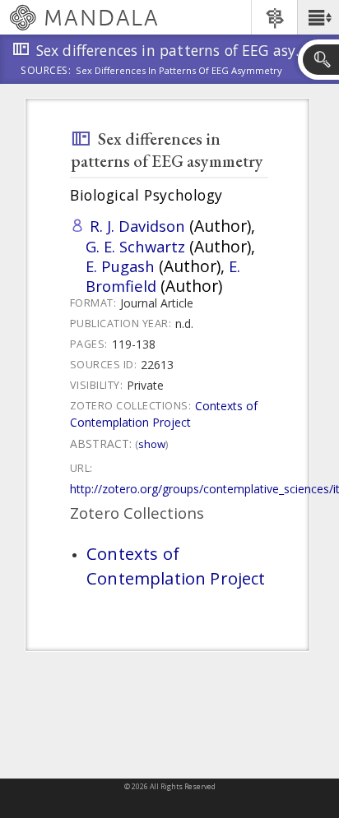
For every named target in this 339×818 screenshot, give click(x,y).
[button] (318, 17)
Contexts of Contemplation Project (164, 414)
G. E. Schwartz (135, 246)
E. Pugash (120, 266)
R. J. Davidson (137, 225)
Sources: (46, 71)
